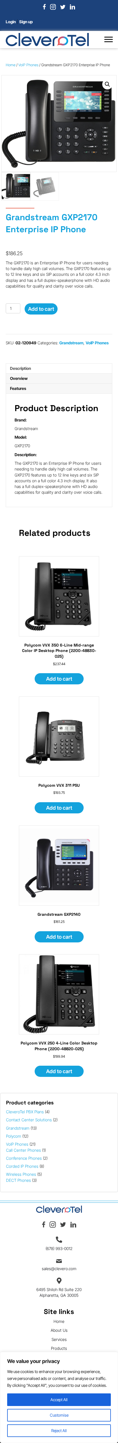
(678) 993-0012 (59, 1248)
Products (59, 1348)
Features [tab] (18, 388)
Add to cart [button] (59, 679)
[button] (108, 39)
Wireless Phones (21, 1174)
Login (11, 21)
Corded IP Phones (22, 1166)
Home (10, 65)
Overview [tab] (18, 378)
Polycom (13, 1136)
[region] (59, 1397)
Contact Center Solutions (29, 1119)
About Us (59, 1330)
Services (59, 1339)
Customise (59, 1415)
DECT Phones (18, 1180)
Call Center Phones (23, 1150)
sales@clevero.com (59, 1268)
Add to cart (41, 309)
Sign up (26, 21)
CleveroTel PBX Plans (25, 1111)
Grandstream (18, 1128)
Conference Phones (24, 1158)
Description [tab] (20, 368)
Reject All (59, 1430)
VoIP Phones (17, 1144)
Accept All (59, 1399)
